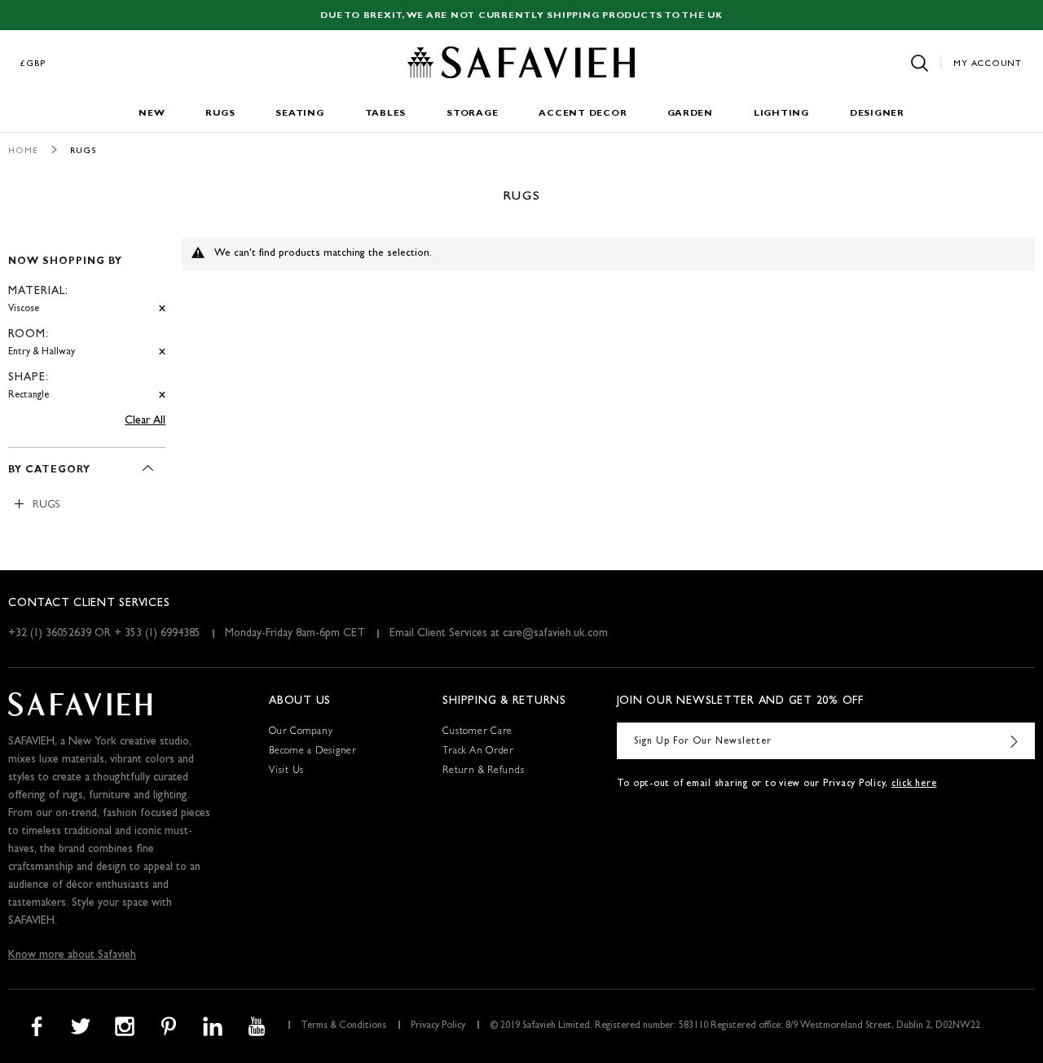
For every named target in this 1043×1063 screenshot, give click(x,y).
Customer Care (477, 732)
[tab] (86, 321)
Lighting (781, 113)
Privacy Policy (438, 1026)
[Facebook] (36, 1026)
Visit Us (286, 771)
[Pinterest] (168, 1026)
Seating (299, 113)
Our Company (300, 732)
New (152, 113)
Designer (877, 113)
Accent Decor (583, 113)
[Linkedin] (212, 1026)
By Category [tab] (49, 471)
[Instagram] (124, 1026)
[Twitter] (80, 1026)
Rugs (220, 113)
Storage (472, 113)
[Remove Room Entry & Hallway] (162, 352)
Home (23, 151)
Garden (690, 113)
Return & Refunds (483, 771)
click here (914, 784)
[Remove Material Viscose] (162, 309)
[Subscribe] (1014, 741)
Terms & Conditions (343, 1026)
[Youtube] (256, 1026)
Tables (386, 113)
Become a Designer (313, 752)
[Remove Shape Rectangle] (162, 395)
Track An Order (478, 752)
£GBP (33, 63)
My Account (987, 63)
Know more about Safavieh (72, 955)
